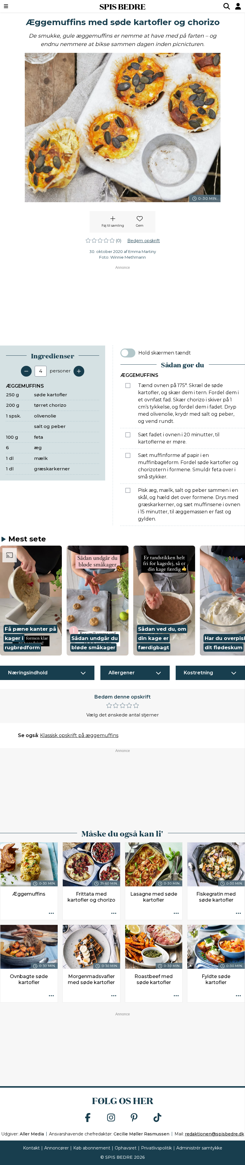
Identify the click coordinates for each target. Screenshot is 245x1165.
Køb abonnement (91, 1148)
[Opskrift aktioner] (51, 913)
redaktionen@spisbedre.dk (214, 1134)
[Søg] (227, 6)
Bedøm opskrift (143, 240)
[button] (31, 601)
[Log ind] (238, 6)
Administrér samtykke (199, 1148)
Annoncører (56, 1148)
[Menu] (27, 6)
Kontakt (31, 1148)
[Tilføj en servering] (79, 371)
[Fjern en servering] (26, 371)
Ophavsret (126, 1148)
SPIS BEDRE (122, 6)
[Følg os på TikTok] (157, 1118)
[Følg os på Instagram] (111, 1118)
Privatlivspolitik (156, 1148)
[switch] (127, 353)
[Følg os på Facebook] (88, 1118)
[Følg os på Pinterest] (134, 1118)
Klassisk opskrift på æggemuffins (79, 735)
